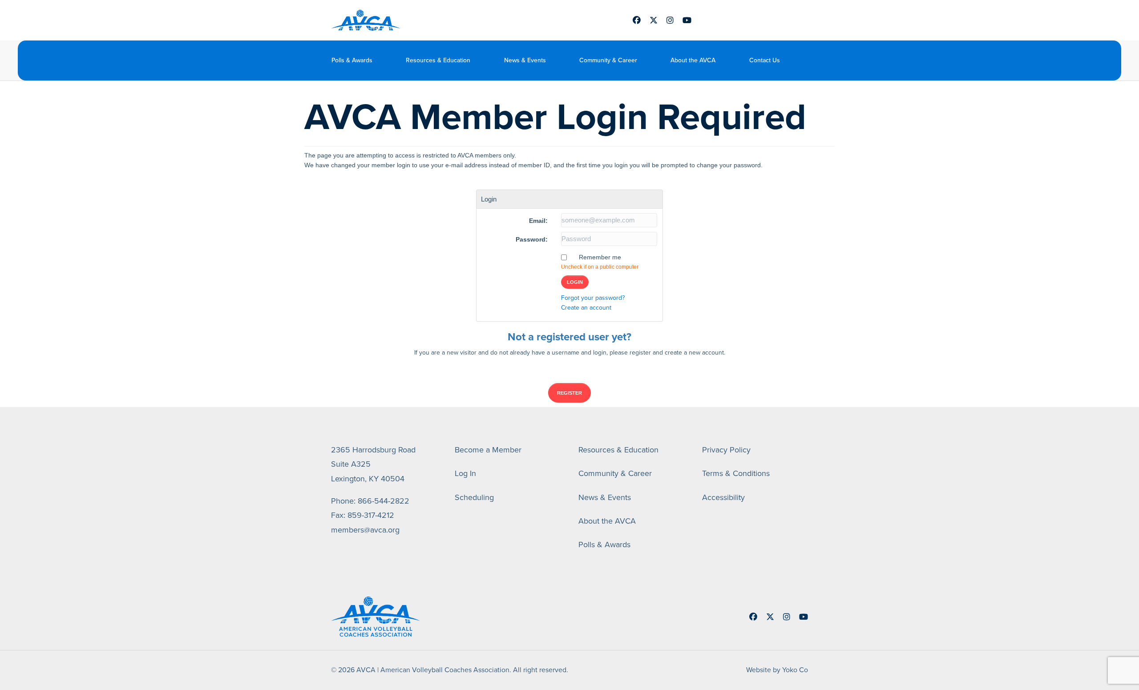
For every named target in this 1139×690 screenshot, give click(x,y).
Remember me (600, 257)
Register (569, 392)
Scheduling (474, 497)
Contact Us (764, 60)
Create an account (586, 307)
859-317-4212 (370, 515)
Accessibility (723, 497)
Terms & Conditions (736, 473)
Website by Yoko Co (777, 670)
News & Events (525, 60)
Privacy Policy (726, 450)
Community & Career (608, 60)
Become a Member (488, 450)
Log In (465, 473)
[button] (802, 60)
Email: (538, 220)
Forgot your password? (593, 298)
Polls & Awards (351, 60)
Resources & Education (438, 60)
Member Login (743, 20)
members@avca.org (365, 530)
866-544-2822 (383, 501)
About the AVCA (692, 60)
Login (575, 282)
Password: (532, 239)
